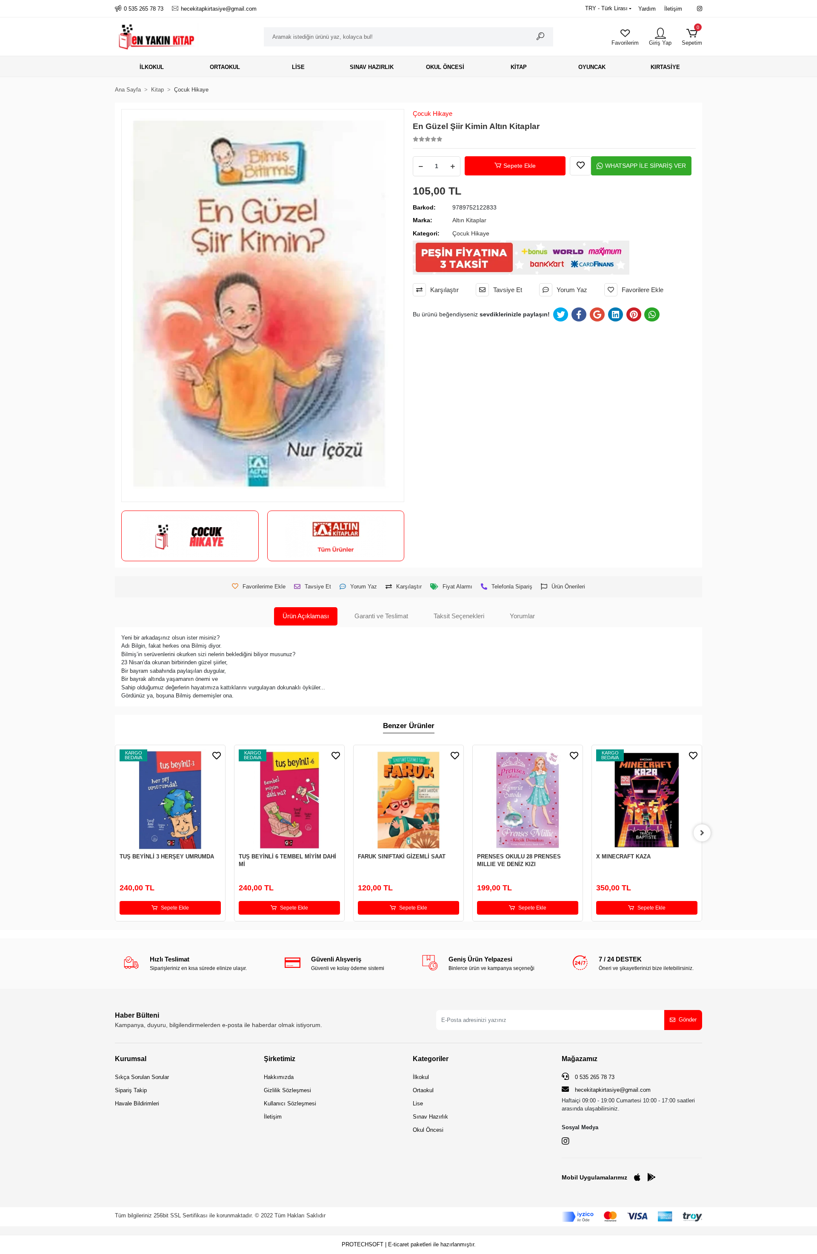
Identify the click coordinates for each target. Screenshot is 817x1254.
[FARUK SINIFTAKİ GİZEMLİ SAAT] (408, 800)
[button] (692, 37)
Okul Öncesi (428, 1130)
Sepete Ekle (519, 165)
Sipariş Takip (131, 1090)
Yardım (647, 9)
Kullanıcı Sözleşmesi (290, 1103)
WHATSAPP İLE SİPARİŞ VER (645, 165)
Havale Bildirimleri (137, 1103)
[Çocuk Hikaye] (190, 536)
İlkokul (421, 1077)
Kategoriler (430, 1058)
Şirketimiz (279, 1058)
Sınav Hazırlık (430, 1116)
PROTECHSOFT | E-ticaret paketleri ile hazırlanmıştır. (409, 1244)
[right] (702, 833)
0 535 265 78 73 (593, 1077)
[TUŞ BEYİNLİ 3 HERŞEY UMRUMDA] (170, 800)
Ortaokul (423, 1090)
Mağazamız (579, 1058)
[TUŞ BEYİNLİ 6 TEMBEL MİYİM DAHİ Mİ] (289, 800)
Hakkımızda (279, 1077)
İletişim (673, 9)
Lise (418, 1103)
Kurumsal (130, 1058)
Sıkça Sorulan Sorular (142, 1077)
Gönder (688, 1019)
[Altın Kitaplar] (336, 536)
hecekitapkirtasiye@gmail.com (613, 1090)
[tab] (305, 616)
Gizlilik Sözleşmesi (287, 1090)
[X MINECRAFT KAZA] (646, 800)
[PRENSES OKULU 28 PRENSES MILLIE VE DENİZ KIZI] (527, 800)
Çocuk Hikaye (432, 113)
